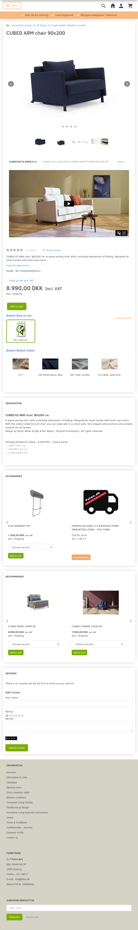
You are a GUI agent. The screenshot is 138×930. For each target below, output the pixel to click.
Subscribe (14, 917)
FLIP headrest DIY (19, 525)
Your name (11, 697)
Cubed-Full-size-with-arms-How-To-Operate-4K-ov (75, 161)
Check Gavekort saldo (17, 792)
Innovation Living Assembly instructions (27, 812)
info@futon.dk (22, 879)
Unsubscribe (32, 917)
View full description (17, 265)
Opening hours (13, 787)
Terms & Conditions (16, 822)
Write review (53, 250)
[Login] (121, 5)
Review (9, 718)
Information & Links (16, 777)
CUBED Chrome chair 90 (87, 626)
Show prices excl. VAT (21, 280)
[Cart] (130, 5)
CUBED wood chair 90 (22, 626)
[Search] (103, 5)
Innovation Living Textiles (19, 802)
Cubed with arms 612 (23, 161)
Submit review (17, 747)
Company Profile (15, 832)
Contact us (12, 837)
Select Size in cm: (19, 315)
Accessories (14, 476)
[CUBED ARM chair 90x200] (69, 84)
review (9, 817)
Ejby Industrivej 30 (16, 864)
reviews (31, 250)
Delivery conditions (16, 797)
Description (14, 403)
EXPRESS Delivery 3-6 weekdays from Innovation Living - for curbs (95, 527)
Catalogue (11, 782)
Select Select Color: (20, 350)
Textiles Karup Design (17, 807)
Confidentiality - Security (19, 827)
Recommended (15, 576)
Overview (11, 772)
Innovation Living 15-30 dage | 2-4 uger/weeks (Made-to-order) (49, 25)
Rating (9, 711)
